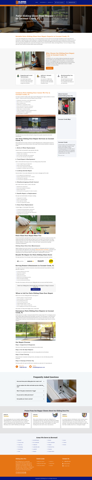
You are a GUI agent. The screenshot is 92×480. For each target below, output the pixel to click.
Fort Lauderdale (36, 442)
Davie (19, 451)
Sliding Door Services (40, 461)
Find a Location (60, 2)
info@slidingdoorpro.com (39, 367)
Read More (49, 68)
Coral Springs (20, 446)
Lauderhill (35, 449)
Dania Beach (20, 449)
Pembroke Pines (51, 446)
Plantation (50, 449)
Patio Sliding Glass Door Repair (30, 5)
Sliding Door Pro (45, 478)
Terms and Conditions (41, 465)
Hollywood (35, 444)
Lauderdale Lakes (36, 446)
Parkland (49, 444)
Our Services (42, 2)
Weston (64, 444)
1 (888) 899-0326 (71, 2)
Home (36, 2)
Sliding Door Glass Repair (41, 463)
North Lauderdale (51, 442)
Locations (51, 465)
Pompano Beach (51, 451)
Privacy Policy (51, 463)
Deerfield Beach (36, 440)
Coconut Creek (21, 5)
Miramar (49, 440)
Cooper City (20, 444)
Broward (19, 440)
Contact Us (50, 2)
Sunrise (64, 440)
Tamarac (64, 442)
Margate (34, 451)
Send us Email (67, 463)
